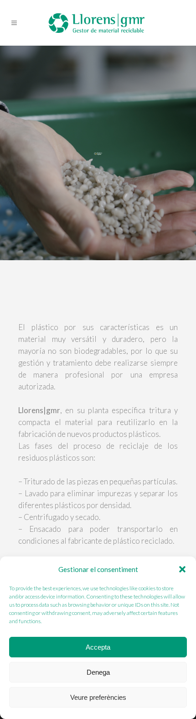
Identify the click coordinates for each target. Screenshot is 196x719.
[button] (182, 569)
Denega (98, 672)
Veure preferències (98, 697)
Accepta (98, 647)
